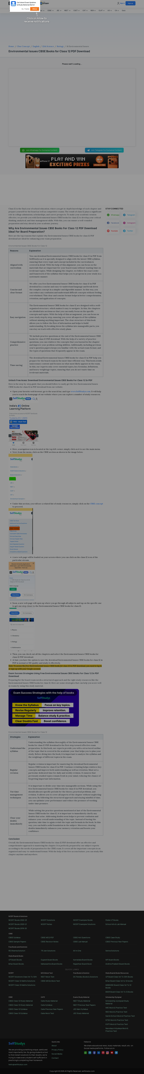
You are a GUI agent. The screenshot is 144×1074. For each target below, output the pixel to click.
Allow (34, 9)
